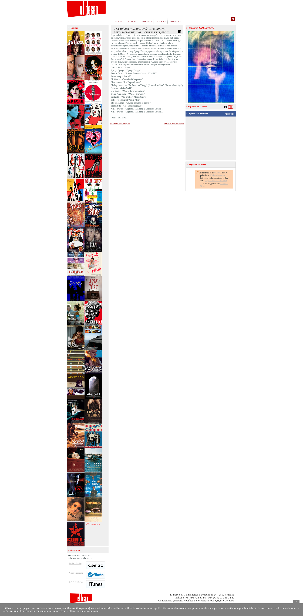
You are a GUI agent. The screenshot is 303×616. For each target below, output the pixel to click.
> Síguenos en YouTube (196, 106)
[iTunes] (95, 587)
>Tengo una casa (93, 524)
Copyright (216, 600)
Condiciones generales (170, 600)
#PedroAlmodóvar (217, 175)
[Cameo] (95, 568)
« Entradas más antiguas (120, 123)
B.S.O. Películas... (76, 582)
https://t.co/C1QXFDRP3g (216, 180)
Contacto (229, 600)
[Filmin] (95, 578)
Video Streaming (76, 573)
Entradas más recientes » (174, 123)
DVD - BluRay (75, 563)
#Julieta (217, 173)
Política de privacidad (197, 600)
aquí (96, 611)
